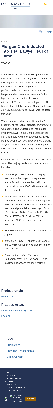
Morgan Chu (7, 296)
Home (7, 372)
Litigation (6, 316)
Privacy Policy (12, 384)
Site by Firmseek (13, 390)
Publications (13, 345)
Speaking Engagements (20, 350)
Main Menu (50, 4)
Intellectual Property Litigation (16, 310)
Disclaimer (10, 375)
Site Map (9, 381)
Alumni (30, 399)
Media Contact (15, 356)
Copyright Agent (13, 378)
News (10, 339)
